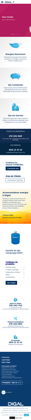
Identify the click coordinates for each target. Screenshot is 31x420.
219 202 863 (15, 136)
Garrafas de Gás (11, 267)
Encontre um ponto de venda (11, 217)
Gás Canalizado (15, 85)
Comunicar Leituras (15, 180)
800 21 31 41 (15, 150)
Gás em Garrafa (15, 116)
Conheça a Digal (7, 215)
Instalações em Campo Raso (8, 368)
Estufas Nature (10, 277)
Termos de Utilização (7, 374)
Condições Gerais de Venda (8, 376)
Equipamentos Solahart (13, 272)
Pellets (8, 275)
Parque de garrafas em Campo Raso (10, 371)
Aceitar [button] (26, 415)
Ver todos (11, 283)
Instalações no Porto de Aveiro (9, 369)
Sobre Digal (6, 362)
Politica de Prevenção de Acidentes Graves (12, 377)
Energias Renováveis (15, 54)
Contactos (5, 357)
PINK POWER (7, 17)
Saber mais (18, 418)
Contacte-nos (13, 168)
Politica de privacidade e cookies (9, 372)
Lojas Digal (6, 360)
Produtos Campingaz (12, 270)
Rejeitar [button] (12, 417)
